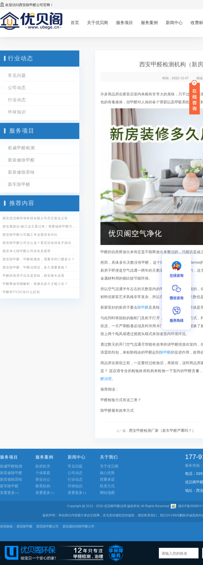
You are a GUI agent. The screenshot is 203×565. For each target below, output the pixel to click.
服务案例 (149, 22)
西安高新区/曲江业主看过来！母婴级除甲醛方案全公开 (40, 226)
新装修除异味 (21, 172)
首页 (75, 22)
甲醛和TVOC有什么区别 (21, 291)
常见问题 (17, 75)
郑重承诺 (107, 479)
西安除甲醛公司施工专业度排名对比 (30, 234)
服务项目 (124, 22)
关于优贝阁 (97, 22)
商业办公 (42, 479)
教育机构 (42, 485)
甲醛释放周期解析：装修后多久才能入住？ (35, 283)
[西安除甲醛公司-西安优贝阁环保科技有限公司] (31, 20)
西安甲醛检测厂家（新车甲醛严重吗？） (162, 430)
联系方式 (107, 485)
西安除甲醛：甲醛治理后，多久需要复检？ (35, 267)
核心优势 (107, 472)
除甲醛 (143, 307)
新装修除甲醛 (21, 160)
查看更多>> (9, 492)
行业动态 (17, 99)
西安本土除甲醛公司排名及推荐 (27, 250)
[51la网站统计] (173, 505)
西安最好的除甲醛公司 (78, 526)
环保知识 (17, 112)
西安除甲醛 (25, 526)
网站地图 (107, 492)
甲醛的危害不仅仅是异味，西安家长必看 (33, 275)
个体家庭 (42, 472)
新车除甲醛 (19, 184)
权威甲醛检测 (21, 148)
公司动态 (17, 87)
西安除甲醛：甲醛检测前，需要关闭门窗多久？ (39, 259)
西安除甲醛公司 (31, 4)
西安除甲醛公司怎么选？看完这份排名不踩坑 (37, 242)
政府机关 (42, 466)
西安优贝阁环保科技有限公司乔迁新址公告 (35, 218)
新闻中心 (174, 22)
